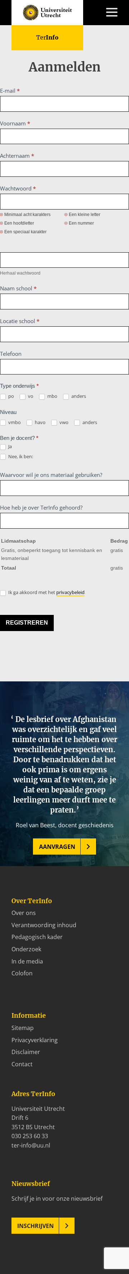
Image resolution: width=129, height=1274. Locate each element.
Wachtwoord (18, 188)
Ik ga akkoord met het (46, 592)
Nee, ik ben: (20, 457)
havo (40, 422)
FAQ (16, 149)
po (10, 396)
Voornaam (15, 123)
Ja (9, 446)
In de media (27, 961)
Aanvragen (57, 847)
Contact (22, 159)
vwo (63, 422)
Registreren (27, 623)
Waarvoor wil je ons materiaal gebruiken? (51, 474)
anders (78, 396)
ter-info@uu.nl (30, 1145)
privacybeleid (70, 592)
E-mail (10, 90)
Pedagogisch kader (37, 937)
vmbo (14, 422)
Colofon (22, 973)
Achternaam (17, 155)
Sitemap (22, 1028)
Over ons (23, 913)
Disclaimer (25, 1052)
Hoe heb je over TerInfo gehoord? (41, 507)
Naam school (18, 288)
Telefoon (11, 353)
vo (30, 396)
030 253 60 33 (29, 1136)
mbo (51, 396)
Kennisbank (27, 94)
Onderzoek (26, 949)
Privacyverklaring (34, 1040)
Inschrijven (35, 1226)
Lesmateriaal (28, 85)
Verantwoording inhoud (43, 925)
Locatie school (19, 321)
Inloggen (23, 168)
